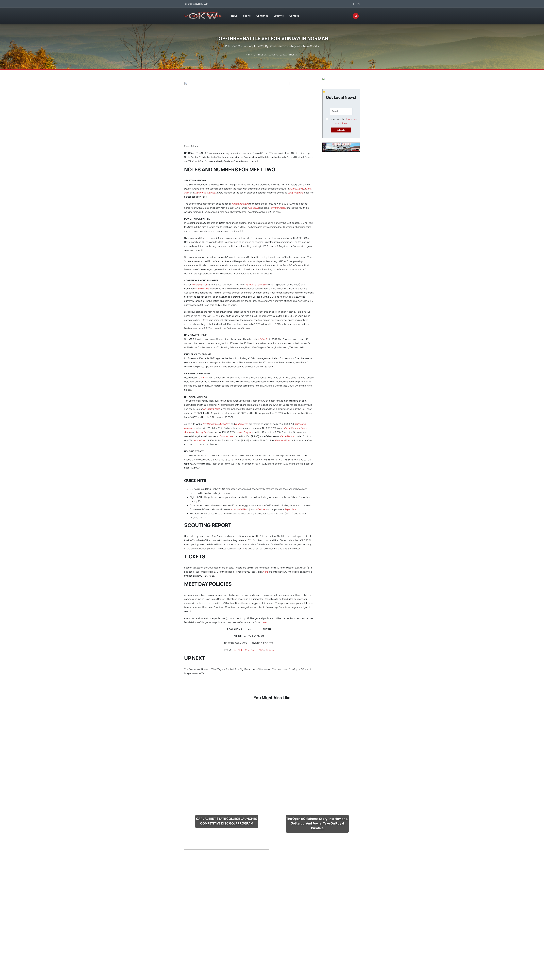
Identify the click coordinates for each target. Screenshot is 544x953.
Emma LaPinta (282, 440)
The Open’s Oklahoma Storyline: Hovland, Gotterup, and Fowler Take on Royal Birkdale (317, 823)
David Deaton (277, 46)
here (265, 571)
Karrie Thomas (292, 428)
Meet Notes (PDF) (254, 650)
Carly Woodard (295, 192)
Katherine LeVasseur (205, 192)
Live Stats (238, 650)
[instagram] (359, 4)
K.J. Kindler (263, 339)
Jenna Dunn (199, 440)
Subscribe (341, 130)
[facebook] (353, 4)
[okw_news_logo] (203, 13)
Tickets (270, 650)
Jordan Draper (243, 432)
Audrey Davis (296, 188)
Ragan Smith (291, 509)
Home (247, 54)
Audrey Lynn (241, 424)
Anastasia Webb (240, 203)
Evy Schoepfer (278, 207)
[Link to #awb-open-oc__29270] (356, 16)
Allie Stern (253, 207)
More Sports (311, 46)
